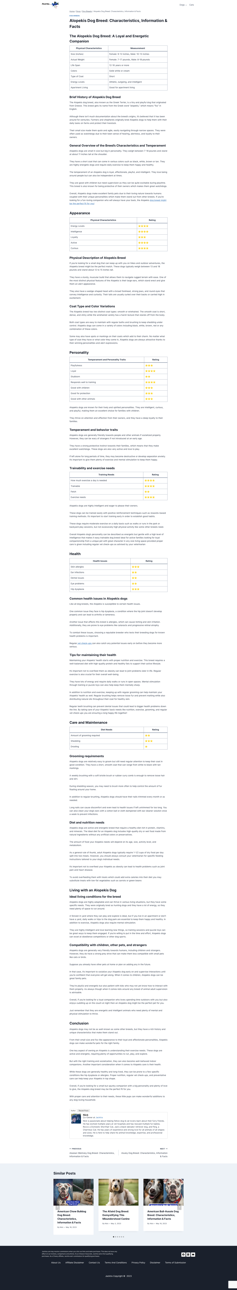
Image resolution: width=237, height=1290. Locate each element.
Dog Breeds (74, 16)
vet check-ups (84, 643)
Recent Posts (84, 1111)
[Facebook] (183, 1254)
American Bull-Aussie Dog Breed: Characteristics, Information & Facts (163, 1215)
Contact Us (94, 1262)
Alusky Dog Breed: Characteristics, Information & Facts (144, 1153)
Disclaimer (155, 1262)
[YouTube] (193, 1254)
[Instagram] (188, 1254)
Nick (85, 1114)
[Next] (179, 1207)
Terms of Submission (175, 1262)
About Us (56, 1262)
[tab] (113, 1236)
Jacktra (99, 1117)
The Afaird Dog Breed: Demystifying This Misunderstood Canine (116, 1215)
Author (73, 1111)
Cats (191, 5)
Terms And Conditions (116, 1262)
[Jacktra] (50, 5)
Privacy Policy (138, 1262)
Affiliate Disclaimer (74, 1262)
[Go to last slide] (58, 1207)
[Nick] (76, 1119)
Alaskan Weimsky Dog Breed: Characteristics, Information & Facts (92, 1153)
